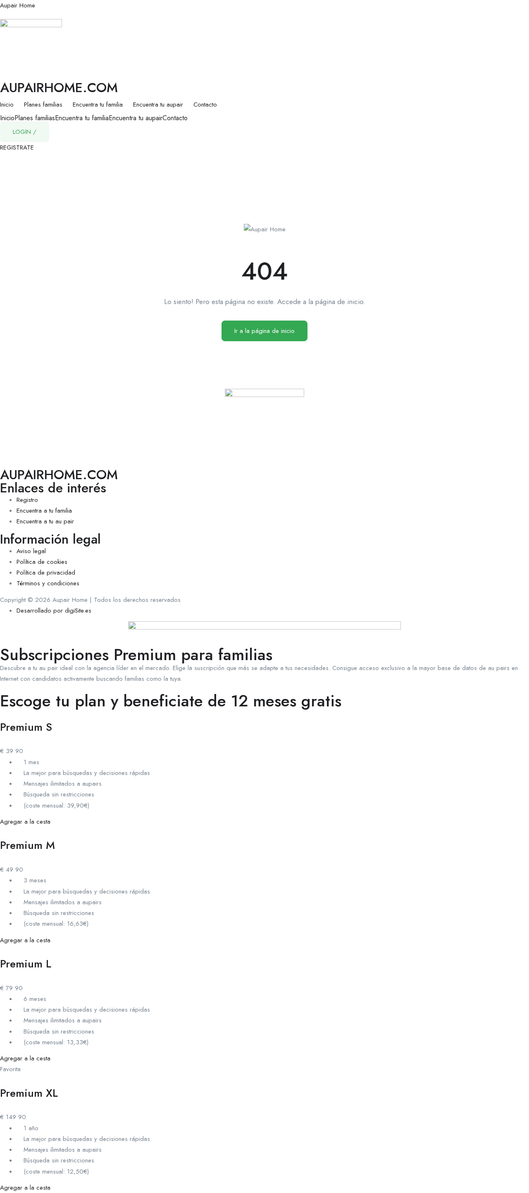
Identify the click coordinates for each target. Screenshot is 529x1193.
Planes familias (43, 104)
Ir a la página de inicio (264, 330)
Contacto (205, 104)
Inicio (7, 104)
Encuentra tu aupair (158, 104)
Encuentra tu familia (98, 104)
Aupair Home (17, 5)
